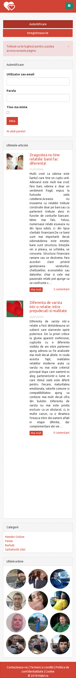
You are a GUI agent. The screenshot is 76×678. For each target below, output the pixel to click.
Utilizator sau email (20, 74)
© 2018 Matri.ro (38, 675)
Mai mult (36, 289)
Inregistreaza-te (37, 33)
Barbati (9, 545)
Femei (9, 541)
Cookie (49, 671)
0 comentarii (61, 432)
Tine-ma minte (17, 107)
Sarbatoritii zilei (15, 549)
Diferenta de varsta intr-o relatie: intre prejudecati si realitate (48, 306)
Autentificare (38, 24)
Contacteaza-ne (17, 667)
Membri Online (14, 537)
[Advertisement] (38, 476)
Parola (11, 90)
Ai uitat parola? (16, 131)
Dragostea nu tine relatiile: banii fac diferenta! (45, 159)
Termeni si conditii (42, 667)
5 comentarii (61, 289)
